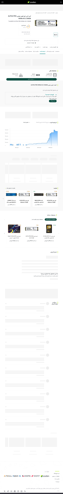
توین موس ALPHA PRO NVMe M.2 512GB (31, 237)
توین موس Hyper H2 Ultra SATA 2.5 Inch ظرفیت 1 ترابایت (14, 237)
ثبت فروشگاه (56, 473)
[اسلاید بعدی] (3, 198)
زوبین (57, 12)
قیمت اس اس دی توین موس (40, 12)
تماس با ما (57, 479)
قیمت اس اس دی (51, 12)
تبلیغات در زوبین (55, 476)
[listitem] (45, 198)
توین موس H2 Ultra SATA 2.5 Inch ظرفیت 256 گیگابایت (49, 237)
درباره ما (57, 481)
